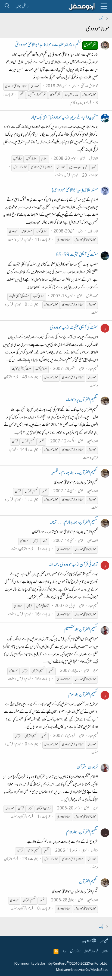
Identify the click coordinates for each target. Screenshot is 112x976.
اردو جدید (87, 941)
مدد (64, 951)
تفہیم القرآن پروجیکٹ (82, 400)
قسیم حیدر (93, 369)
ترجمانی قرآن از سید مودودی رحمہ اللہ (73, 565)
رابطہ (105, 951)
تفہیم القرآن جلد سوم (83, 695)
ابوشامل (93, 158)
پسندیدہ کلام (76, 103)
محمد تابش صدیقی (89, 86)
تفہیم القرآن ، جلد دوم (82, 832)
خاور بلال (93, 231)
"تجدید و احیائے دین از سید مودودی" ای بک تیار (64, 117)
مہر (102, 941)
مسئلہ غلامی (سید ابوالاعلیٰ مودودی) (75, 190)
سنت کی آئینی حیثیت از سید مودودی (74, 328)
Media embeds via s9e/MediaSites (82, 970)
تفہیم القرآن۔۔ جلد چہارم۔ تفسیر (74, 473)
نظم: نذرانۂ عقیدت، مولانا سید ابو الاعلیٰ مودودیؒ (55, 45)
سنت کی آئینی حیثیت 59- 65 (76, 255)
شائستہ (94, 850)
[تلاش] (7, 6)
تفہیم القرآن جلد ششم (81, 629)
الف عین (92, 441)
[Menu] (104, 6)
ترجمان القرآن (87, 767)
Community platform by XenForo (61, 964)
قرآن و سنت (62, 175)
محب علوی (92, 296)
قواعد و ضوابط (91, 951)
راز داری (75, 951)
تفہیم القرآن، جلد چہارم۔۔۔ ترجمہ (74, 522)
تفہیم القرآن (88, 882)
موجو (95, 671)
